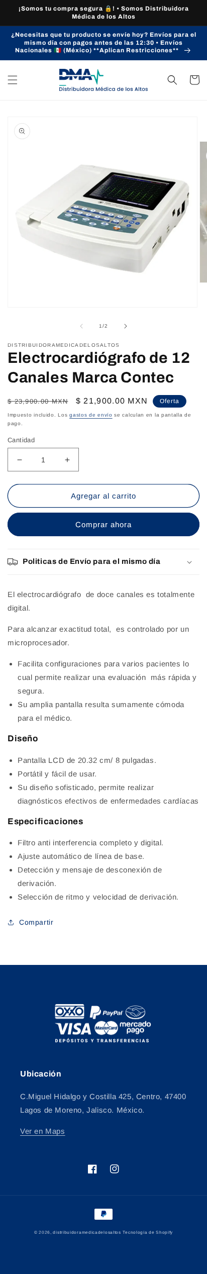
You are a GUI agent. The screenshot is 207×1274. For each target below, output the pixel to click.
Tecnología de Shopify (148, 1232)
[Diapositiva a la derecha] (126, 326)
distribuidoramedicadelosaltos (87, 1232)
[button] (13, 80)
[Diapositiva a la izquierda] (81, 326)
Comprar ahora (103, 524)
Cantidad (21, 440)
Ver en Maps (42, 1131)
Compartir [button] (36, 922)
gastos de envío (91, 415)
